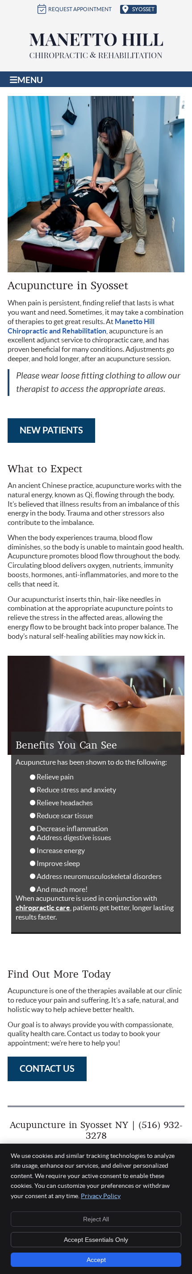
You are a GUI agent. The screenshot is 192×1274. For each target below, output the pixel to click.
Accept (96, 1259)
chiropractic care (43, 907)
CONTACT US (47, 1068)
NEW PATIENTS (51, 430)
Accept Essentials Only (96, 1239)
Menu (30, 80)
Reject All (96, 1219)
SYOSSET (143, 9)
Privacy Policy (101, 1195)
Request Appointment (80, 9)
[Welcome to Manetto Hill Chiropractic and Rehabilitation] (96, 58)
